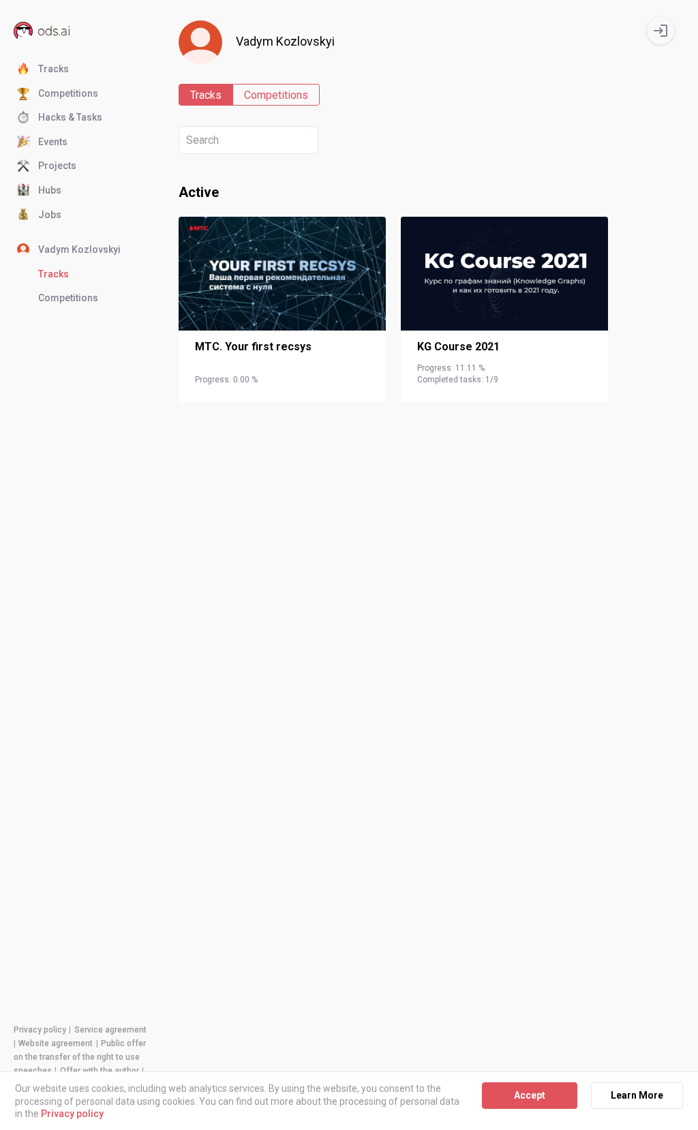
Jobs (49, 214)
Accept (529, 1095)
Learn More (637, 1095)
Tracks (53, 68)
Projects (57, 165)
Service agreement (110, 1030)
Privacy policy (40, 1030)
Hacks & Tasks (70, 117)
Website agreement (55, 1043)
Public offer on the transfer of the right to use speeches (80, 1057)
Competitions (68, 93)
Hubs (49, 190)
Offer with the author (99, 1070)
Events (52, 141)
